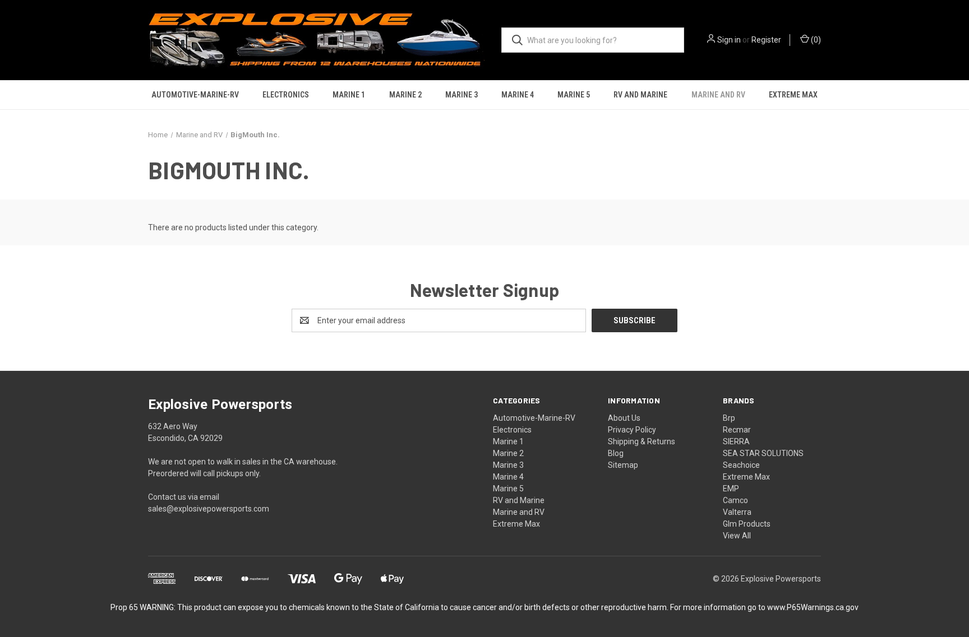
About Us (624, 417)
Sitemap (623, 465)
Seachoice (741, 465)
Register (766, 39)
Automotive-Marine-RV (195, 94)
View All (737, 535)
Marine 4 (517, 94)
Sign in (729, 39)
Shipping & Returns (641, 441)
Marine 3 (461, 94)
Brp (729, 417)
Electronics (285, 94)
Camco (735, 500)
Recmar (737, 429)
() (815, 39)
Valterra (737, 512)
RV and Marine (640, 94)
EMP (731, 488)
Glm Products (746, 523)
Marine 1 (349, 94)
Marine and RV (718, 94)
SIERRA (736, 441)
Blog (616, 453)
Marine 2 (405, 94)
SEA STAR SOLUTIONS (763, 453)
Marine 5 (573, 94)
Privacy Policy (632, 429)
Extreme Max (793, 94)
